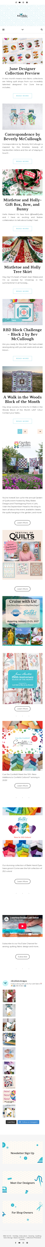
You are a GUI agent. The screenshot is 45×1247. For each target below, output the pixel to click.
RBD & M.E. (7, 1236)
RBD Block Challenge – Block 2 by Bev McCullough (22, 334)
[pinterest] (27, 2)
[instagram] (23, 2)
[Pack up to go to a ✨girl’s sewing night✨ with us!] (9, 1039)
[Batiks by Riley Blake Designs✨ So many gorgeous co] (9, 1068)
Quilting (38, 1236)
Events (22, 1239)
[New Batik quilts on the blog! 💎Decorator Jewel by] (9, 1024)
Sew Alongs (8, 1238)
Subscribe (22, 957)
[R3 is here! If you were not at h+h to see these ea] (9, 1082)
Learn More (22, 523)
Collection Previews (33, 1238)
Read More (22, 96)
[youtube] (20, 2)
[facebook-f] (16, 2)
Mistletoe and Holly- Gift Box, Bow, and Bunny (22, 204)
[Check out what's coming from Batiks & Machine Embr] (9, 1096)
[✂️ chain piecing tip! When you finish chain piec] (9, 1010)
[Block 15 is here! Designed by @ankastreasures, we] (9, 1111)
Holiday (15, 1236)
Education (23, 1236)
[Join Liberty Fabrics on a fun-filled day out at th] (9, 1053)
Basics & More (19, 1238)
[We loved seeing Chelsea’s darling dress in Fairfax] (9, 996)
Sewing (31, 1236)
